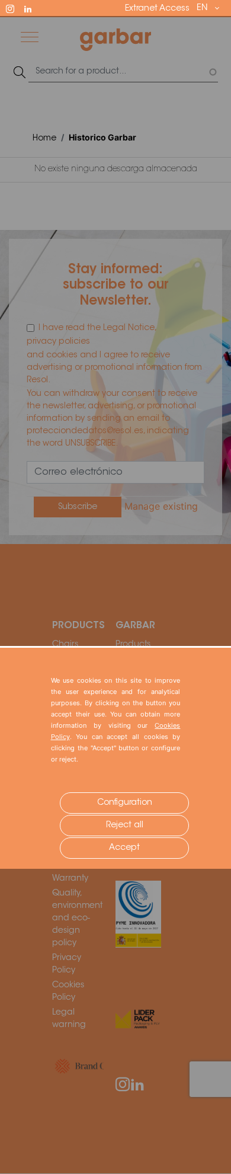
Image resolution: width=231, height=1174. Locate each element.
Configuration (124, 803)
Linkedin (33, 7)
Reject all (124, 825)
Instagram (15, 7)
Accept (124, 848)
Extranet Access (157, 9)
